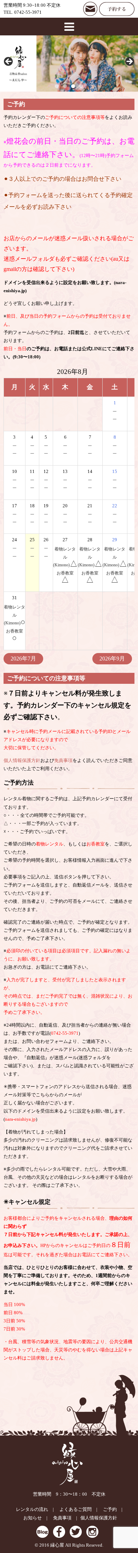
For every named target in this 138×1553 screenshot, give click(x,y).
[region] (69, 63)
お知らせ (32, 1518)
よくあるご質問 (75, 1509)
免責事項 (63, 760)
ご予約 (110, 1509)
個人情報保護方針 (22, 760)
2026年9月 (112, 659)
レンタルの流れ (32, 1509)
